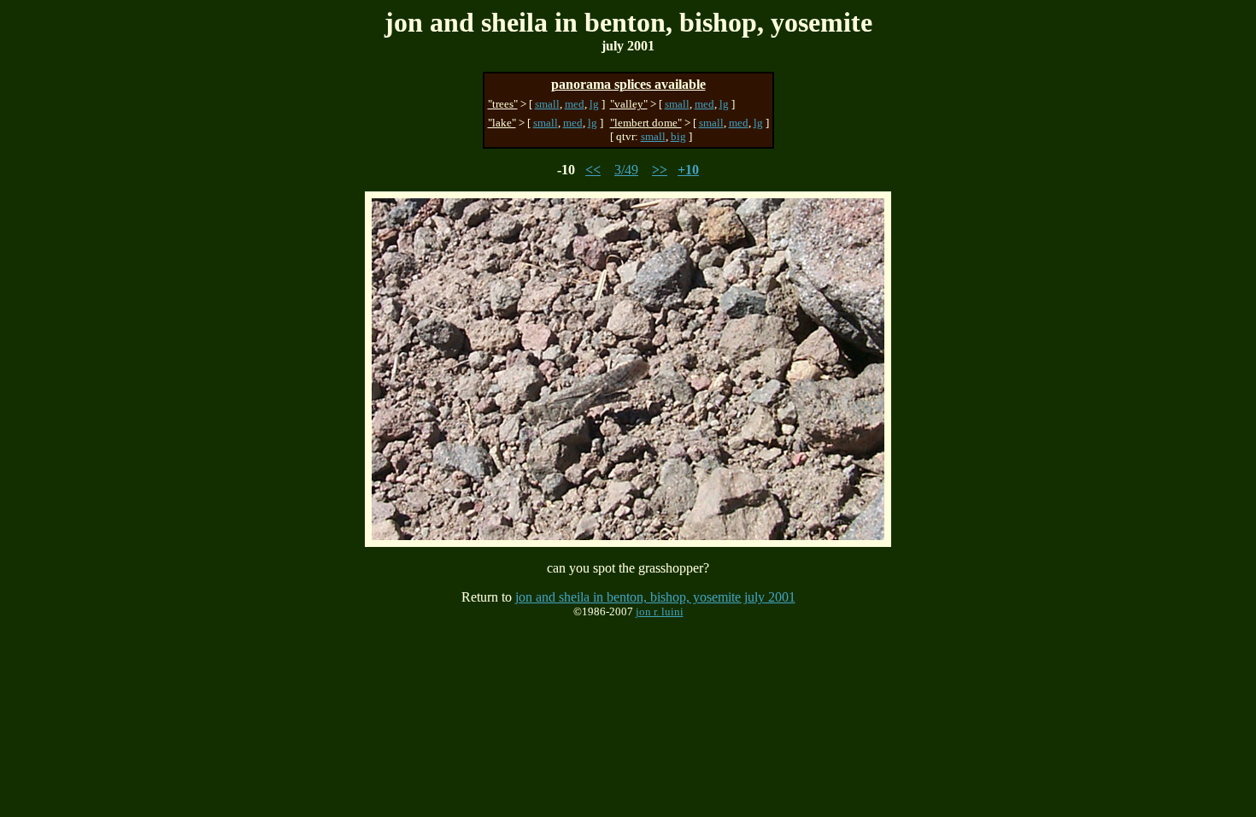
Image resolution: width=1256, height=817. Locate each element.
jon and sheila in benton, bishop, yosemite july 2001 (655, 597)
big (678, 136)
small (547, 103)
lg (594, 103)
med (574, 103)
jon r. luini (660, 611)
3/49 (626, 169)
